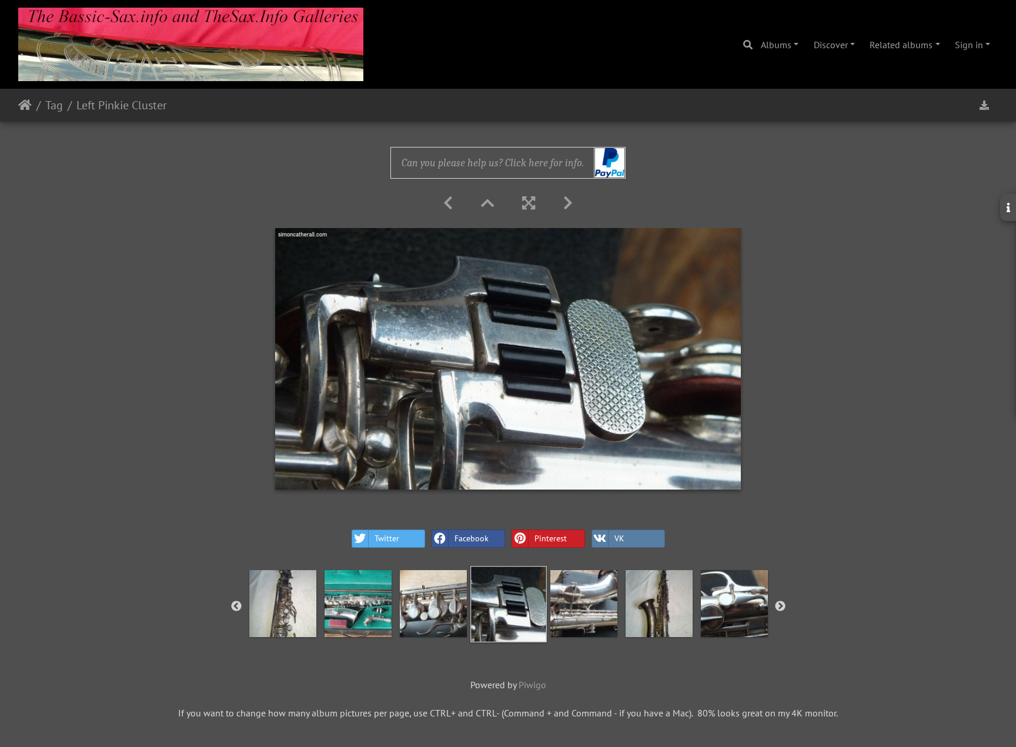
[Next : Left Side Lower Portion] (568, 203)
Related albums (901, 45)
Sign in (969, 45)
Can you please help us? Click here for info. (493, 163)
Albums (776, 45)
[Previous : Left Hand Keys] (448, 203)
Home (25, 105)
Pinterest (550, 538)
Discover (831, 45)
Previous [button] (236, 606)
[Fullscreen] (528, 203)
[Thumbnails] (487, 203)
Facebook (471, 538)
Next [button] (780, 606)
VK (619, 538)
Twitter (387, 538)
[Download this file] (984, 105)
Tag (54, 105)
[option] (282, 603)
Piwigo (532, 685)
